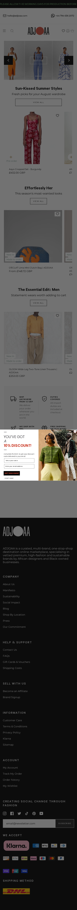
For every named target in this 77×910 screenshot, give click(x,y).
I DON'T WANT (9, 478)
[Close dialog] (75, 431)
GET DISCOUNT (11, 473)
